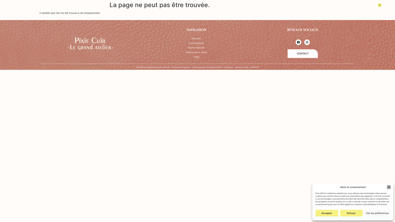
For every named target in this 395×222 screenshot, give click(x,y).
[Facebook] (298, 42)
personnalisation (164, 8)
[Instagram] (307, 42)
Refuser (351, 213)
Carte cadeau (238, 8)
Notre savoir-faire (196, 52)
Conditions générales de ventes (152, 67)
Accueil (196, 38)
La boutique (196, 43)
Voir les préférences (377, 213)
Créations (137, 8)
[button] (388, 187)
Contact (259, 8)
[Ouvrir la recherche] (352, 8)
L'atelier (191, 8)
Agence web (241, 67)
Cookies (228, 67)
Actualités (213, 8)
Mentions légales (181, 67)
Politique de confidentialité (207, 67)
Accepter (327, 213)
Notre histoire (196, 47)
